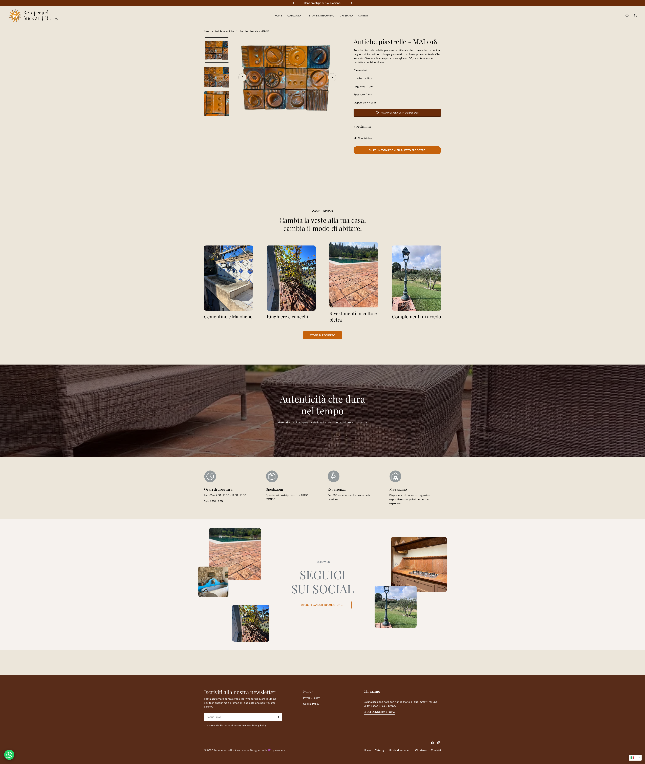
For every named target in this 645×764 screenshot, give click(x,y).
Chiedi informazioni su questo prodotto (397, 150)
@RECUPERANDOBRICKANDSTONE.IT (322, 605)
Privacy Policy (311, 698)
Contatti (436, 750)
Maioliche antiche (224, 31)
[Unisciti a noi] (278, 717)
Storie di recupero (322, 335)
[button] (635, 757)
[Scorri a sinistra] (242, 77)
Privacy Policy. (259, 725)
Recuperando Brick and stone (231, 750)
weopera (280, 750)
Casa (206, 31)
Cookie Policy (311, 704)
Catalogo (380, 750)
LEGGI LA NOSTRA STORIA (379, 712)
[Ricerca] (627, 15)
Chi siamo (421, 750)
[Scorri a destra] (332, 77)
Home (367, 750)
